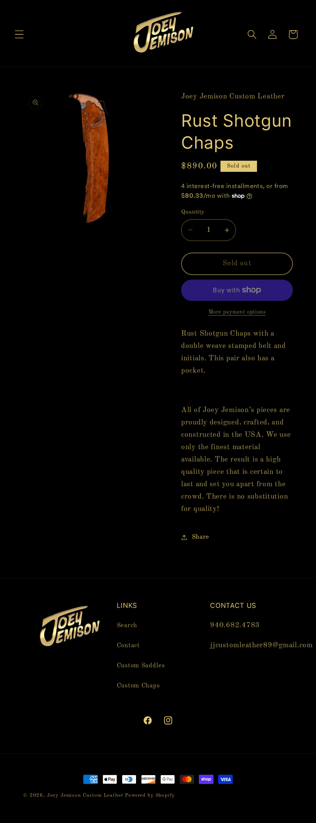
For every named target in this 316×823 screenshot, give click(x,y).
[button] (19, 34)
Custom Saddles (141, 665)
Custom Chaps (138, 685)
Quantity (193, 212)
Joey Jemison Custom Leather (85, 795)
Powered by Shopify (150, 795)
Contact (128, 645)
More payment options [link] (237, 312)
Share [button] (200, 537)
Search (127, 625)
